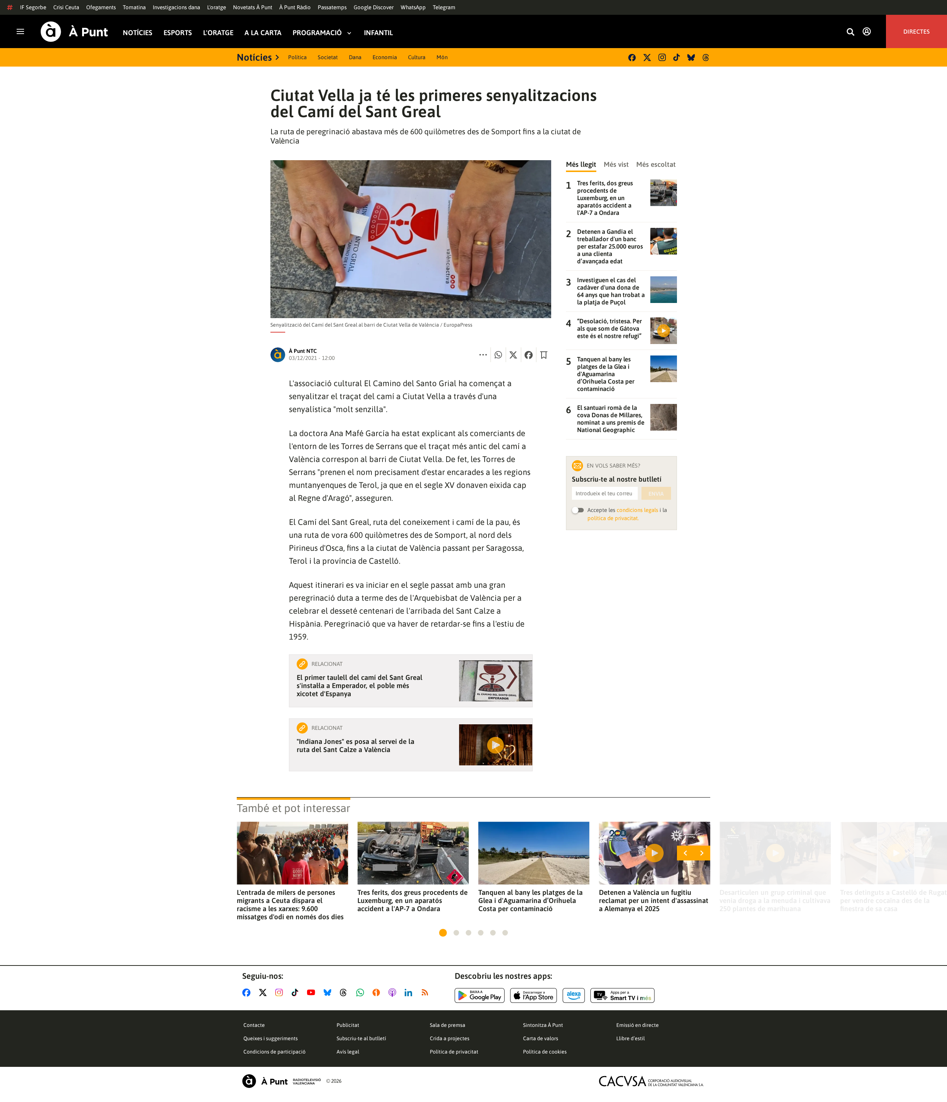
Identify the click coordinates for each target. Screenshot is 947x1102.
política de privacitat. (613, 518)
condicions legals (637, 510)
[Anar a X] (264, 992)
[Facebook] (632, 57)
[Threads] (706, 57)
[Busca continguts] (850, 32)
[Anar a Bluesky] (329, 992)
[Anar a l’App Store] (533, 995)
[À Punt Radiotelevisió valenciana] (281, 1081)
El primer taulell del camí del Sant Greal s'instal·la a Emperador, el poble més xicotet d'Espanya (359, 685)
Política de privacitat (454, 1052)
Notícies (137, 33)
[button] (443, 933)
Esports (178, 33)
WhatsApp (413, 7)
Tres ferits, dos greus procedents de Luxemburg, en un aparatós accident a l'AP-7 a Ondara (412, 900)
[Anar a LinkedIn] (410, 992)
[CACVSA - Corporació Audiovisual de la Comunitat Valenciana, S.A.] (651, 1081)
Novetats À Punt (252, 7)
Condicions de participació (274, 1052)
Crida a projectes (449, 1038)
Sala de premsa (447, 1025)
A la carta (263, 33)
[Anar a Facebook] (247, 992)
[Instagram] (662, 57)
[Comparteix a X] (513, 354)
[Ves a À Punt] (74, 31)
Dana (355, 57)
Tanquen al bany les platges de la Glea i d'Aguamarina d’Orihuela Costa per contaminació (530, 900)
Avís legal (348, 1052)
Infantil (378, 33)
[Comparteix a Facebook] (528, 354)
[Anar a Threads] (345, 992)
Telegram (444, 7)
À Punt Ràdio (295, 7)
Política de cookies (545, 1052)
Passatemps (332, 7)
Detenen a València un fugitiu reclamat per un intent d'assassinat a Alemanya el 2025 (653, 900)
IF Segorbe (33, 7)
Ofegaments (101, 7)
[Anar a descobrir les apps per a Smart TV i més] (622, 995)
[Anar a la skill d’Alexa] (574, 995)
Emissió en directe (637, 1025)
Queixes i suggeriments (270, 1038)
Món (442, 57)
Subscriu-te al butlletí (361, 1038)
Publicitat (348, 1025)
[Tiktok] (676, 57)
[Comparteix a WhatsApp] (498, 354)
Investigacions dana (176, 7)
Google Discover (374, 7)
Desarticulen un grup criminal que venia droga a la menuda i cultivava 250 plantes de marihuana (774, 900)
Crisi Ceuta (66, 7)
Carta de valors (540, 1038)
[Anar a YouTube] (312, 992)
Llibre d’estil (630, 1038)
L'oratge (216, 7)
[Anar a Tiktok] (296, 992)
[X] (647, 57)
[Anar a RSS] (426, 992)
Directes (916, 31)
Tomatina (134, 7)
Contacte (254, 1025)
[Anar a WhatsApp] (361, 992)
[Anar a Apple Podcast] (393, 992)
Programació (317, 33)
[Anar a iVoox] (378, 992)
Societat (328, 57)
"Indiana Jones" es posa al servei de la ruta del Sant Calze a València (355, 745)
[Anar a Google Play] (480, 995)
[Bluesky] (691, 57)
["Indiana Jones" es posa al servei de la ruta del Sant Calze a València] (495, 744)
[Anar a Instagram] (280, 992)
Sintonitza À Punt (543, 1025)
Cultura (416, 57)
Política (297, 57)
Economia (385, 57)
